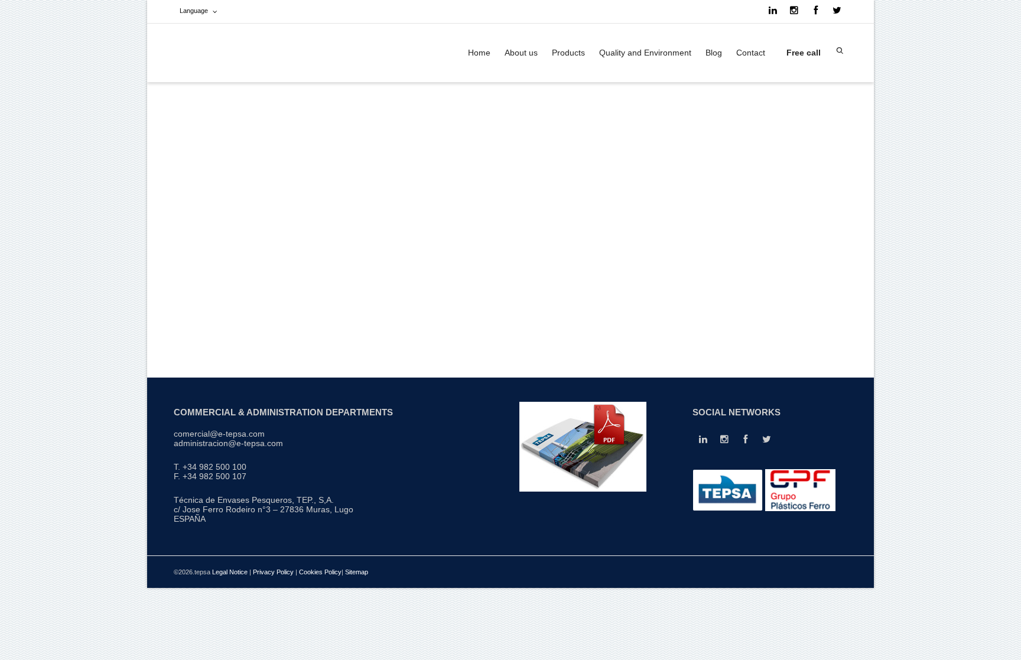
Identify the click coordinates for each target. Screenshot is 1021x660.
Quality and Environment (645, 52)
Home (479, 52)
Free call (802, 52)
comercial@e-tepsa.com (219, 433)
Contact (750, 52)
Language (194, 10)
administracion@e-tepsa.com (228, 443)
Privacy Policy (273, 572)
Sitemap (356, 572)
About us (521, 52)
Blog (713, 52)
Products (568, 52)
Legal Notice (230, 572)
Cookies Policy (320, 572)
